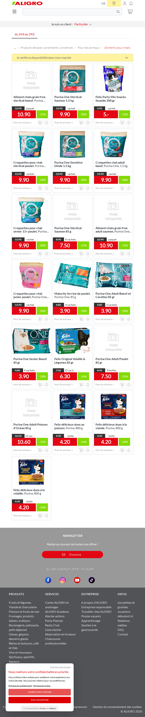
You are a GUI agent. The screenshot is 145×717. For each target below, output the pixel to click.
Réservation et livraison (60, 634)
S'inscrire (75, 554)
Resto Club (52, 625)
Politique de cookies (41, 686)
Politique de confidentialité (20, 686)
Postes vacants (91, 616)
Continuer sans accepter (60, 667)
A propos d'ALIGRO (94, 602)
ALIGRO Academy (57, 611)
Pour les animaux (89, 47)
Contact (123, 634)
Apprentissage (90, 620)
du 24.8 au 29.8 (24, 34)
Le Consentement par (40, 708)
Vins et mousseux (20, 652)
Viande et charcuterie (23, 607)
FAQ (121, 629)
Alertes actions (55, 616)
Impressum (79, 707)
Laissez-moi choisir (39, 692)
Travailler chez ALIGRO (96, 611)
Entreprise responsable (96, 607)
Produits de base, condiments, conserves (47, 47)
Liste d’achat (53, 629)
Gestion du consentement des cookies (117, 707)
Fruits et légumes (20, 602)
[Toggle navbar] (16, 11)
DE (104, 3)
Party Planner (54, 620)
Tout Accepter (40, 699)
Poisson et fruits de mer (24, 611)
